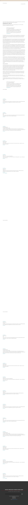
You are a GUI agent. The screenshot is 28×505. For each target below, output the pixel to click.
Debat (22, 489)
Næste (6, 478)
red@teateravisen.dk (14, 499)
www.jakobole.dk (8, 33)
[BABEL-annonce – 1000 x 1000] (14, 196)
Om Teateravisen (9, 491)
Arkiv (16, 491)
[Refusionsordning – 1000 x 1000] (14, 219)
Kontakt (12, 491)
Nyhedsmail (18, 491)
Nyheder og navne (17, 489)
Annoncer (15, 491)
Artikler (6, 489)
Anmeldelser (10, 489)
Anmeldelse (4, 112)
